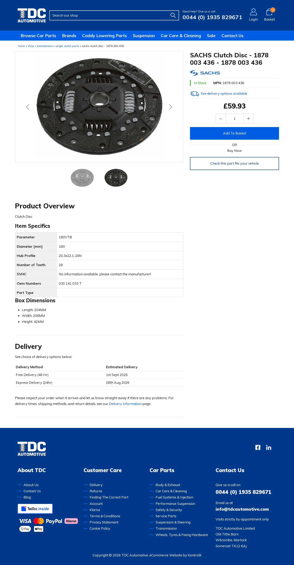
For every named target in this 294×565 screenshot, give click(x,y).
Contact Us (232, 35)
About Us (31, 485)
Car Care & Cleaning (181, 35)
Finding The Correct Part (109, 497)
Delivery (96, 485)
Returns (96, 491)
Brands (69, 35)
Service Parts (166, 516)
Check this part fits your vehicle (234, 163)
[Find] (173, 15)
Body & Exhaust (168, 485)
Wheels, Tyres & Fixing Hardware (182, 535)
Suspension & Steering (173, 522)
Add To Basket (234, 133)
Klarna (95, 510)
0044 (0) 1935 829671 (212, 17)
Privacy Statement (104, 522)
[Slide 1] (116, 178)
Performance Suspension (175, 503)
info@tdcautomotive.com (242, 509)
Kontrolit (194, 555)
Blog (27, 497)
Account (96, 503)
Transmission (166, 528)
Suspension (144, 35)
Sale (211, 35)
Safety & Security (169, 510)
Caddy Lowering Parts (104, 35)
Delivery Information (125, 404)
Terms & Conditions (105, 516)
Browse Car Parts (38, 35)
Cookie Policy (100, 528)
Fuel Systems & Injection (174, 497)
